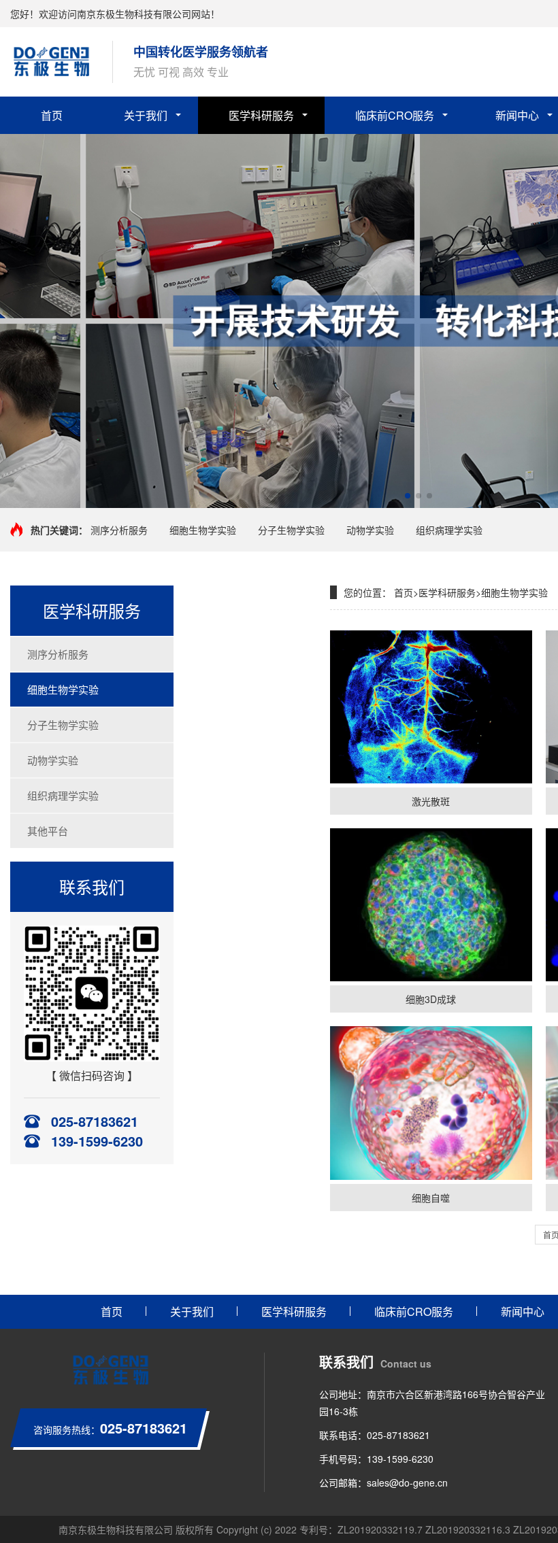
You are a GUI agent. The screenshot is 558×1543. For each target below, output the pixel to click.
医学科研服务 (261, 115)
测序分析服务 (119, 530)
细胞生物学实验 (202, 530)
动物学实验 (370, 530)
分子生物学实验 (291, 530)
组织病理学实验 (449, 530)
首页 (52, 115)
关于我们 (145, 115)
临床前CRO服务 (394, 115)
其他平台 (47, 831)
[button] (407, 495)
